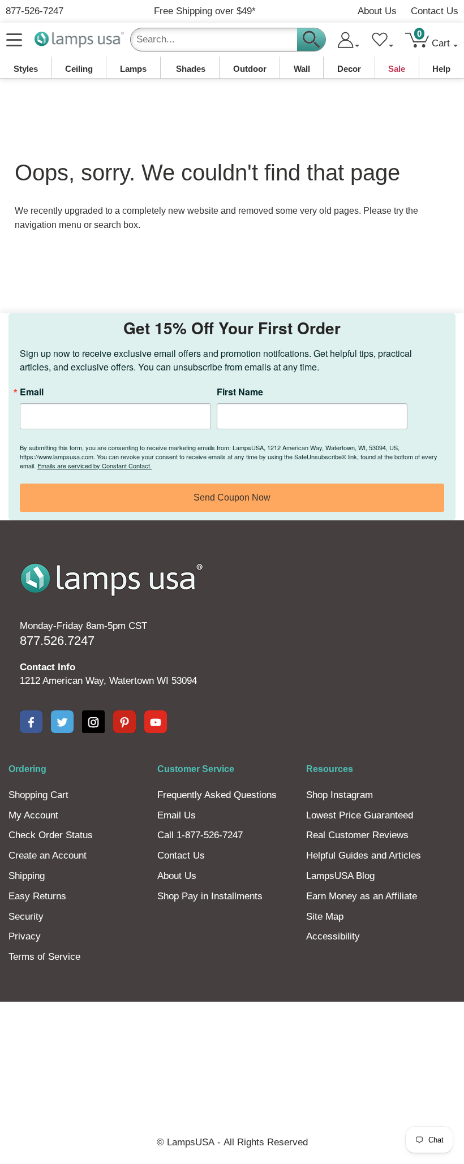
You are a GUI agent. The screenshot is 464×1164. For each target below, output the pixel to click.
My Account (33, 815)
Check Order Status (50, 835)
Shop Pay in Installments (210, 896)
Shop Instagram (339, 795)
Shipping (26, 875)
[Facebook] (31, 721)
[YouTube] (155, 721)
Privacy (24, 936)
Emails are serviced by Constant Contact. (94, 465)
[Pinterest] (124, 721)
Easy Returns (37, 896)
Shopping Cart (38, 795)
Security (26, 916)
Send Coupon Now (232, 497)
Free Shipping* (205, 11)
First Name (240, 391)
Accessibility (333, 936)
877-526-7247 (34, 11)
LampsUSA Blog (340, 875)
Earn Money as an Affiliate (361, 896)
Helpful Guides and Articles (363, 855)
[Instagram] (93, 721)
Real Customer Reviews (357, 835)
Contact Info (47, 667)
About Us (377, 11)
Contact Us (434, 11)
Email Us (176, 815)
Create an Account (47, 855)
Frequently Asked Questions (217, 795)
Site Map (324, 916)
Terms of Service (44, 956)
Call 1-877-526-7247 (200, 835)
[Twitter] (62, 721)
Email (32, 391)
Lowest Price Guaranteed (359, 815)
